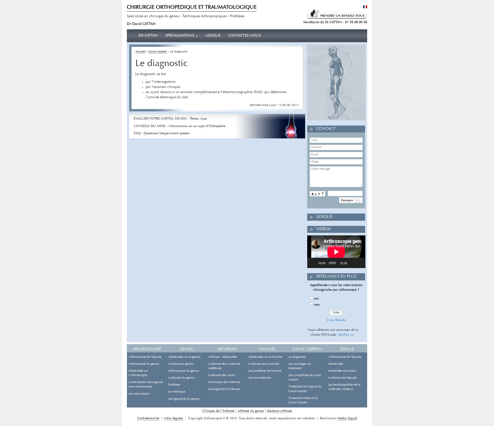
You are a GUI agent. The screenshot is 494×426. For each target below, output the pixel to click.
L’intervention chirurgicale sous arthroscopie (145, 384)
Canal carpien (157, 51)
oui (316, 298)
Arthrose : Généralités (222, 357)
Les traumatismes (259, 377)
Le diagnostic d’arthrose (224, 389)
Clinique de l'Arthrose (218, 411)
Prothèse (174, 384)
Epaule (347, 349)
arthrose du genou (251, 411)
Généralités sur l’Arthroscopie (138, 373)
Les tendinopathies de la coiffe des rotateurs (344, 387)
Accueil (140, 51)
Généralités (335, 364)
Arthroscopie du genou (143, 364)
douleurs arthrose (279, 411)
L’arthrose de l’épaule (342, 377)
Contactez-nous (244, 36)
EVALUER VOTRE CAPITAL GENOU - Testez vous (170, 118)
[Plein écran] (359, 262)
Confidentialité (148, 418)
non (317, 304)
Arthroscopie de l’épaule (145, 357)
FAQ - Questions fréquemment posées (162, 133)
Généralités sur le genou (185, 357)
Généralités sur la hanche (265, 357)
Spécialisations (180, 36)
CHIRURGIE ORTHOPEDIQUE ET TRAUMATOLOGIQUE (192, 7)
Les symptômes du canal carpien (304, 377)
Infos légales (173, 418)
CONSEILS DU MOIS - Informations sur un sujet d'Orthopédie (179, 126)
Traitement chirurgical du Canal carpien (305, 389)
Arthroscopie (147, 349)
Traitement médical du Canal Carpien (303, 400)
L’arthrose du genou (181, 377)
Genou (187, 349)
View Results (336, 320)
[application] (336, 251)
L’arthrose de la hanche (263, 364)
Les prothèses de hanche (264, 370)
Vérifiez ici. (346, 334)
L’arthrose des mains (221, 375)
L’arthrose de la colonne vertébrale (224, 366)
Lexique (213, 36)
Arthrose (227, 349)
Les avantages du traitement (299, 366)
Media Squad (347, 418)
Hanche (267, 349)
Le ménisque (176, 391)
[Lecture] (313, 262)
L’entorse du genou (181, 364)
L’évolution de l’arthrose (224, 382)
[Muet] (352, 262)
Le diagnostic (297, 357)
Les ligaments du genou (184, 399)
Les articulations (139, 393)
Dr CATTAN (148, 36)
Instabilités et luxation (342, 370)
